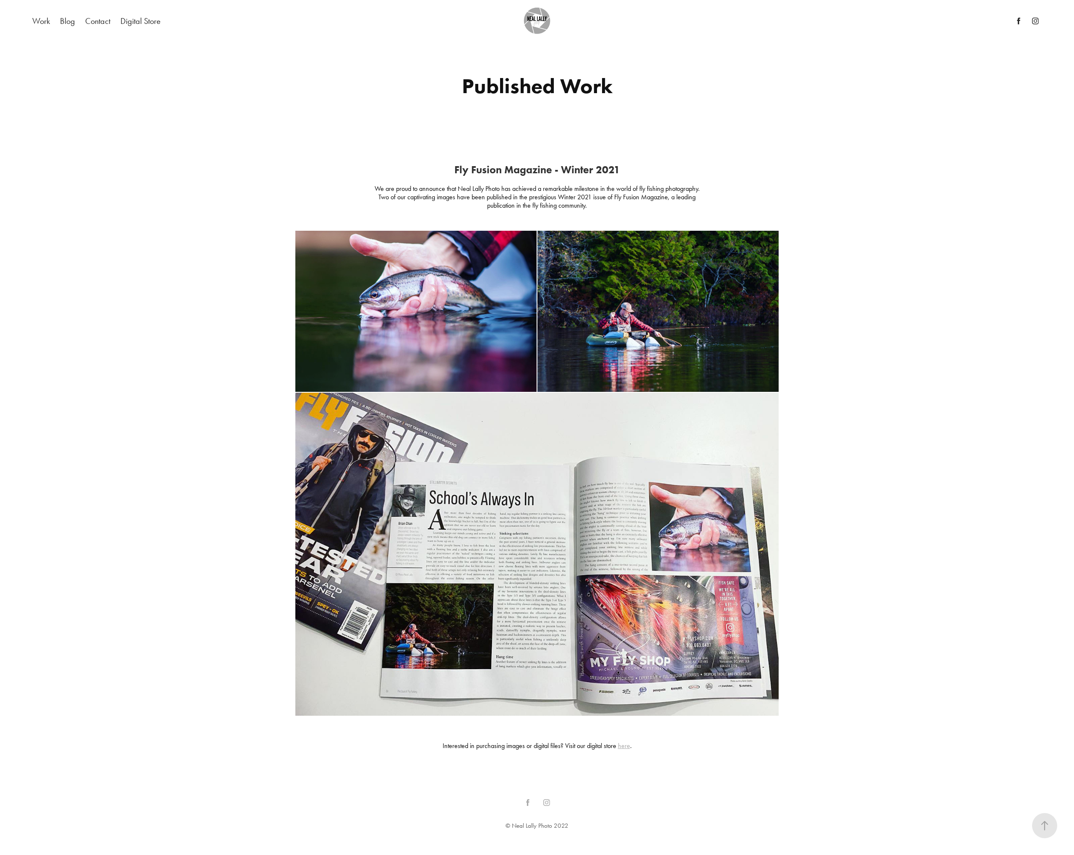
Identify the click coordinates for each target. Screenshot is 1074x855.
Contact (97, 21)
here (624, 746)
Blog (67, 21)
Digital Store (140, 21)
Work (41, 21)
